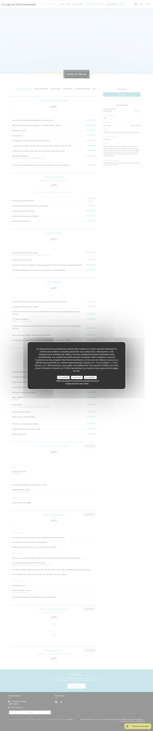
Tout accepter (63, 377)
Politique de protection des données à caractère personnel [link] (77, 380)
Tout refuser (76, 377)
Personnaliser (90, 377)
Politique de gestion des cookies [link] (77, 383)
